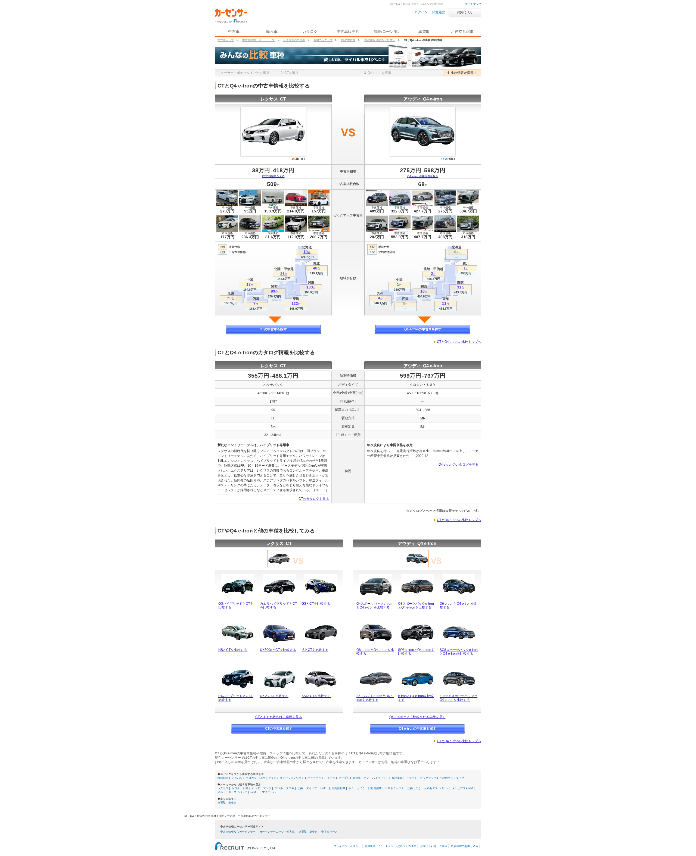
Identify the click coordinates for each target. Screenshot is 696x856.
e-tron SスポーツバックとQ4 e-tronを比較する (458, 698)
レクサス (222, 788)
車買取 (424, 31)
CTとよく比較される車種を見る (278, 717)
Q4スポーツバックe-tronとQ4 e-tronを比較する (374, 605)
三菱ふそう (414, 788)
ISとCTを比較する (315, 650)
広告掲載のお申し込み (464, 846)
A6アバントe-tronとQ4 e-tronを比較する (375, 698)
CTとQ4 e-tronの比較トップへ (459, 342)
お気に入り (465, 12)
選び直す (299, 159)
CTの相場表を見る (273, 176)
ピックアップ (428, 777)
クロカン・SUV (255, 777)
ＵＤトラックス (394, 788)
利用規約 (370, 846)
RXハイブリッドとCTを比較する (235, 698)
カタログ (310, 31)
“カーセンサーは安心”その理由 (397, 846)
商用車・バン (361, 777)
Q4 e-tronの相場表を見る (422, 176)
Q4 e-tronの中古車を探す (423, 329)
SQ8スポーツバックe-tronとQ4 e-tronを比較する (459, 652)
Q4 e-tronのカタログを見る (458, 464)
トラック (411, 777)
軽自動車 (222, 777)
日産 (245, 788)
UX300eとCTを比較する (278, 650)
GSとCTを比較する (316, 604)
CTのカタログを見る (314, 499)
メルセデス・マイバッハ (232, 792)
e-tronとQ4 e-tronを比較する (416, 698)
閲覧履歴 (438, 12)
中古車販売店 (348, 31)
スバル (279, 788)
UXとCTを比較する (274, 696)
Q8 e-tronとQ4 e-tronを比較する (375, 652)
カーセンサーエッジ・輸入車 (277, 831)
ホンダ (256, 788)
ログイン (421, 12)
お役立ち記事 (462, 31)
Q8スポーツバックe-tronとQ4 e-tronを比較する (416, 605)
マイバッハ (269, 792)
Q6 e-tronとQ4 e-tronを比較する (458, 605)
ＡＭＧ (255, 792)
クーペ (331, 777)
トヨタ (236, 788)
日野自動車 (375, 788)
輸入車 (272, 31)
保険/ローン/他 (386, 31)
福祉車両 (397, 777)
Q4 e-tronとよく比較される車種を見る (417, 717)
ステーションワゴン (292, 777)
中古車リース (329, 831)
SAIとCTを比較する (316, 696)
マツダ (267, 788)
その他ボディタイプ (452, 777)
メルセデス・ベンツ (436, 788)
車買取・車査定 (227, 802)
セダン (272, 777)
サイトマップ (473, 3)
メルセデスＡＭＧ (463, 788)
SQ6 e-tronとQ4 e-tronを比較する (416, 652)
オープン (343, 777)
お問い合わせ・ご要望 (433, 846)
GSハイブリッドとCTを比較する (235, 605)
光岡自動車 (338, 788)
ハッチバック (315, 777)
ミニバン (237, 777)
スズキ (290, 788)
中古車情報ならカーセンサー (238, 831)
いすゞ (324, 788)
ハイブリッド (380, 777)
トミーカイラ (357, 788)
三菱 (300, 788)
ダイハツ (311, 788)
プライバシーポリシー (347, 846)
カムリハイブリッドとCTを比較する (278, 605)
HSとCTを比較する (232, 650)
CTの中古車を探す (273, 329)
